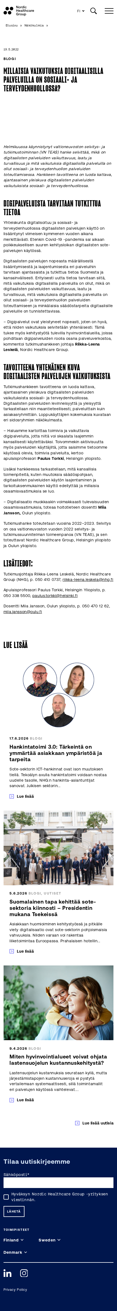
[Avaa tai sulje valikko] (108, 10)
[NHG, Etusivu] (19, 11)
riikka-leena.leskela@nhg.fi (88, 579)
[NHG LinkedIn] (7, 1273)
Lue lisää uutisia (97, 1123)
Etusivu (12, 25)
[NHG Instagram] (24, 1273)
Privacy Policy (15, 1289)
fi (79, 11)
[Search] (93, 11)
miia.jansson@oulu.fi (23, 611)
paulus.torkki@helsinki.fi (55, 595)
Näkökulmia (34, 25)
